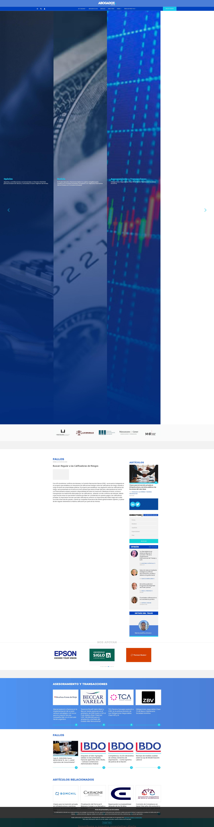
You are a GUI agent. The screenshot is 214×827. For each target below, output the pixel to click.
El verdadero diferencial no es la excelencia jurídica (148, 598)
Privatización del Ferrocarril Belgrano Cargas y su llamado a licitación (93, 806)
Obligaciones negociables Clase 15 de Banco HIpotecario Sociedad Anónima (148, 711)
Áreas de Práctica (129, 9)
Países (119, 9)
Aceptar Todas (107, 822)
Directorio (111, 9)
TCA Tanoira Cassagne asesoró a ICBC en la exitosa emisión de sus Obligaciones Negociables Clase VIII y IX (120, 712)
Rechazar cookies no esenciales (133, 817)
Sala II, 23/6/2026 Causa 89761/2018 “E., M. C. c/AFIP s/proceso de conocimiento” (64, 760)
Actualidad (81, 9)
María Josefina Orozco (143, 633)
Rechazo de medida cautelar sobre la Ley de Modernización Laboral (147, 758)
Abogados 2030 (93, 9)
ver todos (152, 547)
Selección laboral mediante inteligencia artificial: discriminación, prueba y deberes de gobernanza (148, 572)
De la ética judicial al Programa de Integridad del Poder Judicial (147, 585)
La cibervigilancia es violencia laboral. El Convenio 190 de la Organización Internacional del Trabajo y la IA (148, 556)
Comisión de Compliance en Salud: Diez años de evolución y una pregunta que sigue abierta (148, 806)
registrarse (170, 8)
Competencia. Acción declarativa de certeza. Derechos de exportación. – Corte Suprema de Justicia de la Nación (121, 759)
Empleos (102, 9)
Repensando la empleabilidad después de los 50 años (119, 805)
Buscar (144, 541)
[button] (37, 9)
